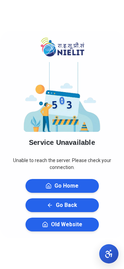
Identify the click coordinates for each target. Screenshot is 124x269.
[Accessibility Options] (108, 253)
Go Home (66, 185)
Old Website (66, 224)
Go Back (66, 205)
